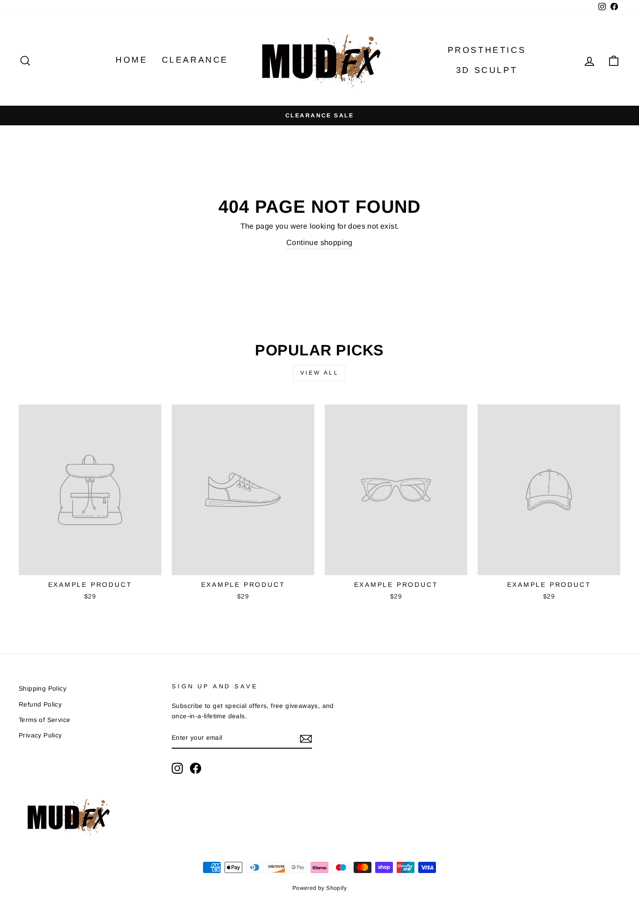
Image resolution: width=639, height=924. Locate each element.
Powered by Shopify (319, 888)
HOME (131, 60)
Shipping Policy (42, 688)
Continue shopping (319, 242)
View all (319, 372)
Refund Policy (40, 704)
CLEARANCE (195, 60)
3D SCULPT (486, 70)
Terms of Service (44, 719)
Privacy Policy (40, 735)
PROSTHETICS (487, 50)
